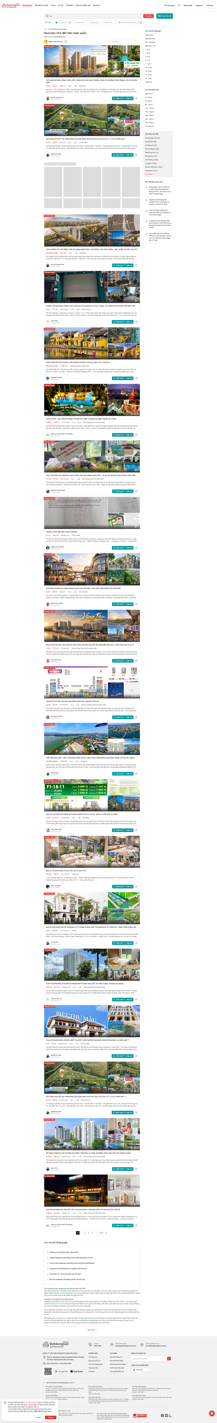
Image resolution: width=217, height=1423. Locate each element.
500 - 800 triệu (150, 42)
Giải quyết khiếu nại (117, 1371)
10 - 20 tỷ (148, 67)
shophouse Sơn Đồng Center (62, 1291)
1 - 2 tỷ (147, 49)
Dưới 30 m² (149, 94)
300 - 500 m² (149, 123)
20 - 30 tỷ (148, 71)
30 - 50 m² (148, 97)
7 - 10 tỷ (148, 64)
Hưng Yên (151, 170)
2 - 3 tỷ (147, 53)
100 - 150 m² (149, 108)
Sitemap (91, 1371)
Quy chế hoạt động (116, 1361)
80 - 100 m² (149, 104)
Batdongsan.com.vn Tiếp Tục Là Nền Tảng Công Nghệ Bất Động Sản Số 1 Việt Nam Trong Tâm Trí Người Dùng (160, 190)
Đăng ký (199, 5)
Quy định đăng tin (116, 1357)
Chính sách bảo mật (117, 1368)
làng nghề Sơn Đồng (87, 1318)
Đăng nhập (188, 5)
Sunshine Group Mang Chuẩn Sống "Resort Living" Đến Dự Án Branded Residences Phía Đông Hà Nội (160, 224)
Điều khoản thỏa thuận (118, 1364)
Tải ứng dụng (169, 5)
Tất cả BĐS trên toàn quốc (57, 29)
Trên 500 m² (149, 126)
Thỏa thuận (149, 35)
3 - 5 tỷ (147, 57)
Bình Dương (152, 149)
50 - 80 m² (148, 101)
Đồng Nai (151, 156)
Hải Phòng (151, 160)
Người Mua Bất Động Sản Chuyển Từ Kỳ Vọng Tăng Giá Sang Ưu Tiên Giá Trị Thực (159, 202)
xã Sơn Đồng (64, 1304)
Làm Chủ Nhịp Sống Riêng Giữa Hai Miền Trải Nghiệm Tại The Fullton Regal (160, 212)
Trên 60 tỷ (148, 82)
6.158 (101, 1233)
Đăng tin (210, 5)
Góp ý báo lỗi (93, 1368)
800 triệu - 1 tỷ (150, 46)
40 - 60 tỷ (148, 78)
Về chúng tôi (92, 1357)
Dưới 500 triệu (150, 39)
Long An (151, 163)
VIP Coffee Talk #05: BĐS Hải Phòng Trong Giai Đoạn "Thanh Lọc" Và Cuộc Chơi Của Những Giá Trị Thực (160, 236)
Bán (45, 29)
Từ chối (38, 1417)
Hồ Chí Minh (152, 138)
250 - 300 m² (149, 119)
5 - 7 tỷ (147, 60)
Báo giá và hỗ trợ (94, 1361)
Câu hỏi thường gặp (95, 1364)
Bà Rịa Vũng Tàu (153, 167)
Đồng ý (50, 1417)
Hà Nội (150, 142)
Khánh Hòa (152, 152)
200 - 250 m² (149, 115)
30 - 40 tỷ (148, 75)
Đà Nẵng (151, 145)
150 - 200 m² (149, 112)
